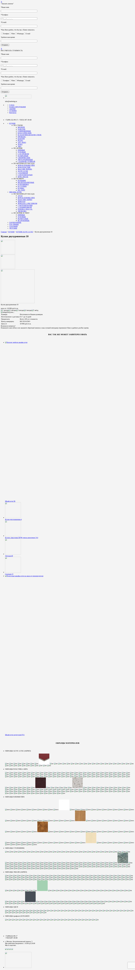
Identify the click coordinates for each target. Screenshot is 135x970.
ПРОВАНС (22, 137)
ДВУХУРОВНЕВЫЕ (25, 160)
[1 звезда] (4, 310)
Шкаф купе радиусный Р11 (15, 735)
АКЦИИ (12, 109)
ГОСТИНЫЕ (14, 224)
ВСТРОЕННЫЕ (23, 221)
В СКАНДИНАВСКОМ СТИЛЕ (29, 135)
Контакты (12, 113)
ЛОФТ (20, 144)
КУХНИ (12, 123)
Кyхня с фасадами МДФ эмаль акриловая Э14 (21, 538)
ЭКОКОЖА (22, 211)
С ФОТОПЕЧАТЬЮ (25, 175)
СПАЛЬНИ (13, 226)
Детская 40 (9, 556)
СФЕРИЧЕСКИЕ (24, 158)
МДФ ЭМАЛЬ (23, 177)
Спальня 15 (9, 574)
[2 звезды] (12, 310)
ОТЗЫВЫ (13, 111)
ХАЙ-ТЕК (21, 129)
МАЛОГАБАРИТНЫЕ (26, 182)
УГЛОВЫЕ (22, 152)
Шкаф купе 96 (10, 501)
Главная (4, 232)
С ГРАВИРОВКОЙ (25, 207)
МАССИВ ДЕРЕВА (25, 169)
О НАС (12, 105)
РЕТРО (20, 140)
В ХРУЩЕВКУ (23, 184)
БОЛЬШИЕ (22, 180)
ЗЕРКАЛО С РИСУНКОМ (27, 203)
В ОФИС (21, 188)
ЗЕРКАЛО (21, 201)
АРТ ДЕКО (22, 142)
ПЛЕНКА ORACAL (25, 209)
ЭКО (19, 146)
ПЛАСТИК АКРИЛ (25, 200)
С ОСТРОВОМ (23, 154)
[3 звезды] (20, 310)
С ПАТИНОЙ (23, 173)
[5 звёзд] (35, 310)
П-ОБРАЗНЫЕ (23, 156)
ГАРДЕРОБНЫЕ (15, 222)
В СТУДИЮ (22, 186)
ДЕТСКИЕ (13, 228)
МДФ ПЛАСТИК (24, 167)
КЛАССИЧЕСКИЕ (25, 133)
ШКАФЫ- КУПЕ (15, 192)
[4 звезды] (28, 310)
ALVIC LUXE (23, 171)
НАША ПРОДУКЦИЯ (17, 107)
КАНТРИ (21, 139)
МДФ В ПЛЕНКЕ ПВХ (26, 165)
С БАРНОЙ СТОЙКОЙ (26, 161)
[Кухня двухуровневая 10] (8, 254)
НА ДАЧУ (21, 190)
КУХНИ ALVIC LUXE (24, 232)
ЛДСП (20, 196)
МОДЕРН (21, 127)
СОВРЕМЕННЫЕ (24, 131)
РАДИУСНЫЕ (23, 219)
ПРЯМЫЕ (21, 150)
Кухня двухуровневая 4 (13, 519)
